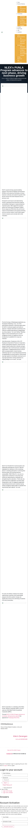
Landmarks (19, 32)
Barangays (22, 21)
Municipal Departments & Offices (23, 18)
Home (18, 2)
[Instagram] (24, 758)
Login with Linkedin (8, 792)
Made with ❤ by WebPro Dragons (14, 750)
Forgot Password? (7, 785)
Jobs (18, 30)
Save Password (8, 787)
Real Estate (19, 28)
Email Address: (6, 773)
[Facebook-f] (20, 758)
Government (19, 13)
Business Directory (21, 3)
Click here (6, 811)
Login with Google (7, 791)
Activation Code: (7, 821)
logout (5, 765)
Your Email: (5, 817)
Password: (5, 777)
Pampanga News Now (13, 717)
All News (19, 27)
